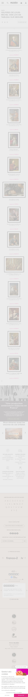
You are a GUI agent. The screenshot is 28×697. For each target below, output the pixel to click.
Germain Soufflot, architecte (14, 175)
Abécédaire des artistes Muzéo (14, 497)
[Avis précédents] (1, 590)
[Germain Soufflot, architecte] (14, 172)
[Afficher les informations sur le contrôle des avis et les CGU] (22, 579)
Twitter (5, 22)
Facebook (2, 22)
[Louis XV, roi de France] (14, 73)
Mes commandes (14, 645)
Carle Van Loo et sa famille (14, 349)
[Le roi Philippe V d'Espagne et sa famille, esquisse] (14, 271)
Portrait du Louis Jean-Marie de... (14, 225)
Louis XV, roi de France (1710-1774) (14, 299)
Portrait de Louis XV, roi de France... (14, 100)
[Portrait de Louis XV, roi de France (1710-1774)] (14, 97)
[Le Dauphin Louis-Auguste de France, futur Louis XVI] (14, 48)
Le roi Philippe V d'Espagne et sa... (14, 275)
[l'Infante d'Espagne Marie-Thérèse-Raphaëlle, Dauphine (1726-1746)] (14, 147)
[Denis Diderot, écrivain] (14, 197)
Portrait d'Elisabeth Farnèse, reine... (14, 324)
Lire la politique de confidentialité (8, 690)
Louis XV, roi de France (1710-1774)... (14, 125)
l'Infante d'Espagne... (14, 150)
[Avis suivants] (27, 590)
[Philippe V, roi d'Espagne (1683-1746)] (14, 371)
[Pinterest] (15, 534)
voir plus (20, 590)
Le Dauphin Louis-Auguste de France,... (14, 51)
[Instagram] (13, 534)
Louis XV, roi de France (14, 76)
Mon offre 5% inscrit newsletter (14, 649)
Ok (25, 541)
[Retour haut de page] (2, 381)
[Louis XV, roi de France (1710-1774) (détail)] (14, 122)
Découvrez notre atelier (14, 418)
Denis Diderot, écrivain (14, 200)
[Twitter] (17, 534)
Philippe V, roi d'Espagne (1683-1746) (14, 374)
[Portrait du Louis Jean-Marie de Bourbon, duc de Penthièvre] (14, 222)
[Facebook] (10, 534)
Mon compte (14, 647)
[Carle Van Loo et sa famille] (14, 346)
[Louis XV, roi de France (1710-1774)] (14, 296)
